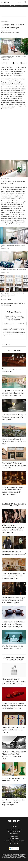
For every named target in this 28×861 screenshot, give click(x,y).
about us (14, 826)
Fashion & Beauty (5, 21)
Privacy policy (14, 833)
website (8, 305)
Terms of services (19, 328)
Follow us (16, 63)
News (17, 32)
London (6, 69)
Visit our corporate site (18, 855)
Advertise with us (14, 838)
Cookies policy (14, 836)
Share (5, 63)
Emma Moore (6, 31)
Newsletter (24, 63)
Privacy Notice (21, 329)
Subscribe (20, 2)
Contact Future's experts (14, 829)
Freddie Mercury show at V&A (17, 5)
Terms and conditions (14, 831)
